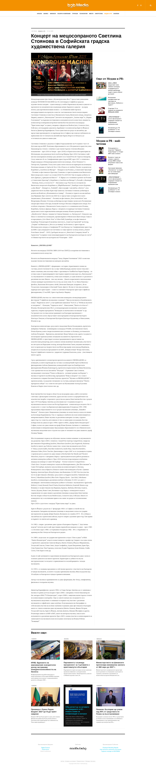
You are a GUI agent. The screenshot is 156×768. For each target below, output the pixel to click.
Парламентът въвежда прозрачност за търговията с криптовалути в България (77, 664)
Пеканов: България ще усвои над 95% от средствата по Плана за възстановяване (109, 711)
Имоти (91, 13)
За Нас (62, 761)
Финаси (99, 638)
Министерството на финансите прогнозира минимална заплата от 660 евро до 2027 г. (110, 664)
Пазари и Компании (63, 13)
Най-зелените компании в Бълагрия (110, 749)
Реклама (87, 761)
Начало (39, 13)
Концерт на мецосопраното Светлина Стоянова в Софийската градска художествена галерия (76, 41)
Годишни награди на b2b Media (110, 751)
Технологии (83, 13)
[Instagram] (141, 5)
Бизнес (46, 13)
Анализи (116, 13)
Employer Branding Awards (110, 747)
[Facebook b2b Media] (137, 5)
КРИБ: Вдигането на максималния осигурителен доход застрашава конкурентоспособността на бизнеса (43, 667)
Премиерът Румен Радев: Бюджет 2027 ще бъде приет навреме (44, 711)
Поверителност (81, 761)
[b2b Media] (78, 5)
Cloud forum (45, 749)
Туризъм (75, 13)
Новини (34, 638)
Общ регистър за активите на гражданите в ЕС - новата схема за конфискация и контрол (77, 710)
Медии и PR (108, 13)
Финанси (53, 13)
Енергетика (99, 13)
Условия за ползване (70, 761)
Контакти (93, 761)
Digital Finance (45, 747)
